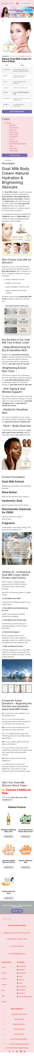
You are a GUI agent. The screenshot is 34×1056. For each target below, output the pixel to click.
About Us (4, 973)
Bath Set (12, 125)
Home (3, 967)
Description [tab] (8, 160)
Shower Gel (13, 141)
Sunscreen (13, 148)
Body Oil (12, 130)
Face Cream (17, 56)
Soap (11, 146)
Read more (8, 836)
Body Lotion (13, 128)
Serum (11, 139)
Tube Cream (13, 151)
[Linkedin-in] (24, 1051)
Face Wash (13, 137)
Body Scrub (13, 132)
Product (11, 56)
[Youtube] (21, 1051)
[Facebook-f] (9, 1051)
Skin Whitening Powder (17, 144)
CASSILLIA (28, 56)
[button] (17, 3)
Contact (4, 1001)
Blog (3, 990)
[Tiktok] (17, 1051)
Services (4, 984)
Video (3, 996)
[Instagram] (13, 1051)
